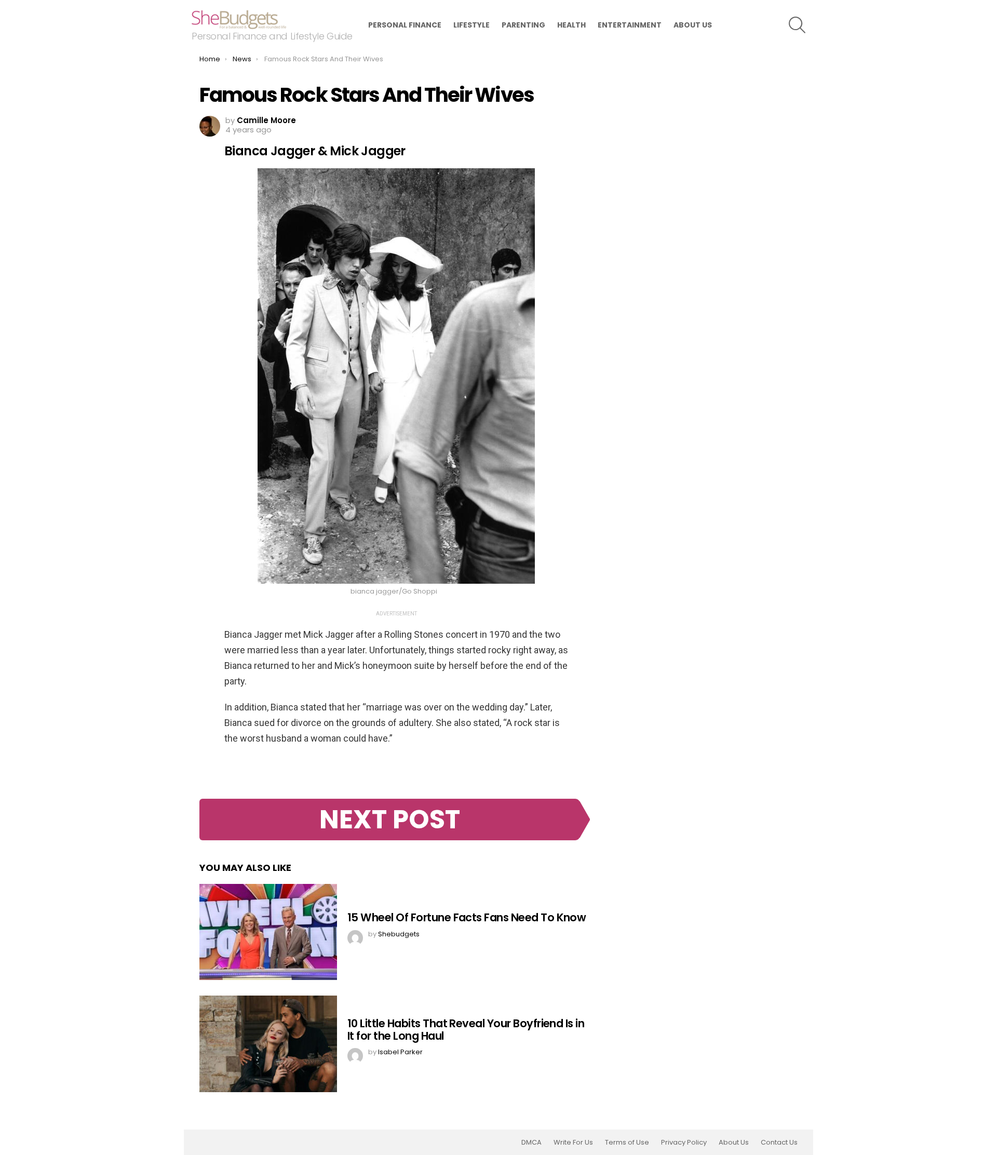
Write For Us (573, 1142)
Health (571, 25)
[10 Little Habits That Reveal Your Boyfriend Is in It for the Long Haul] (268, 1044)
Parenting (523, 25)
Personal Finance (404, 25)
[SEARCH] (797, 25)
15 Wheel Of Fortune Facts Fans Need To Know (466, 917)
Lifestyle (471, 25)
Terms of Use (627, 1142)
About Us (692, 25)
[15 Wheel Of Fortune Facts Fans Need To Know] (268, 932)
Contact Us (779, 1142)
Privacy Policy (684, 1142)
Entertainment (630, 25)
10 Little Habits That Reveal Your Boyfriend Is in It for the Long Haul (465, 1029)
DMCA (531, 1142)
